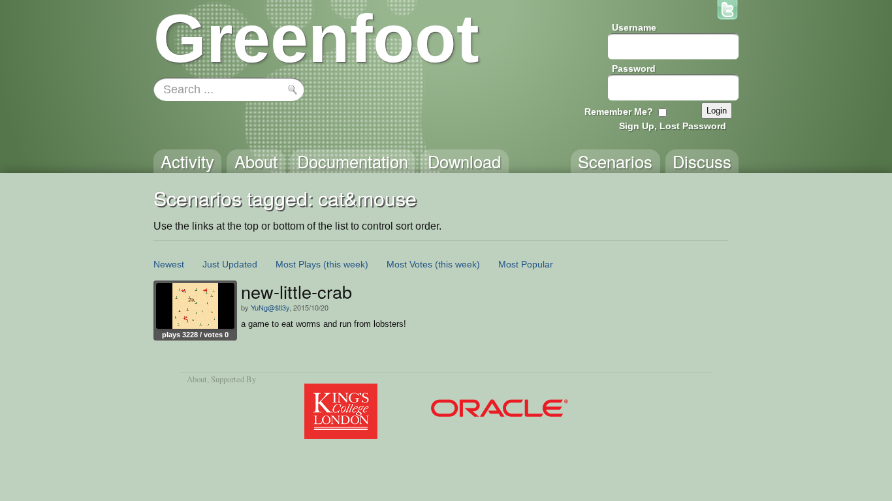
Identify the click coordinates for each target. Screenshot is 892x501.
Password (634, 68)
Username (634, 27)
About (197, 379)
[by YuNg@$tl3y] (195, 305)
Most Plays (298, 264)
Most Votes (409, 264)
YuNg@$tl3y (270, 307)
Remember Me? (618, 111)
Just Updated (229, 264)
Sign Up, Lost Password (672, 126)
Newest (168, 264)
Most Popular (525, 264)
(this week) (345, 264)
